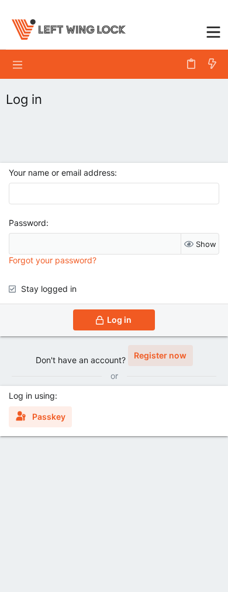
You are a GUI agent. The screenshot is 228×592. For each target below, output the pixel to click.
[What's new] (212, 64)
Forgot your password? (52, 260)
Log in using (32, 396)
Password (27, 223)
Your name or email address (62, 172)
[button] (213, 30)
